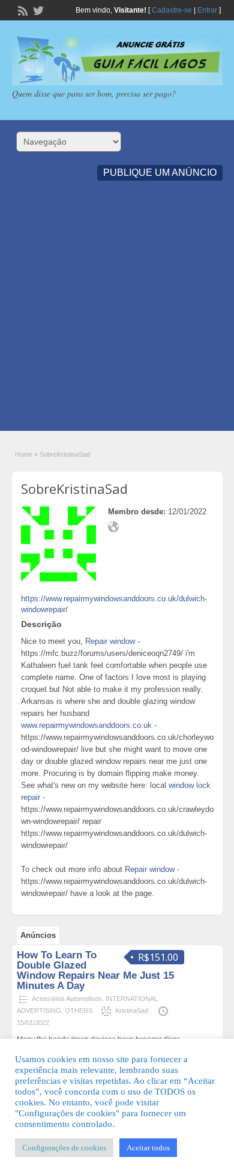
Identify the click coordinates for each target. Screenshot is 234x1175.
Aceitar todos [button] (148, 1147)
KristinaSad (131, 1010)
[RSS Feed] (21, 9)
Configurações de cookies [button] (64, 1147)
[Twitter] (37, 9)
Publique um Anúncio (160, 172)
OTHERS (78, 1010)
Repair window (110, 641)
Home (23, 454)
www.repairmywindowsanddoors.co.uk (86, 725)
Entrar (207, 10)
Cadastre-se (172, 10)
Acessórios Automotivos (67, 998)
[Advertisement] (117, 314)
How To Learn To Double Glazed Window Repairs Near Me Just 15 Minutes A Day (95, 970)
